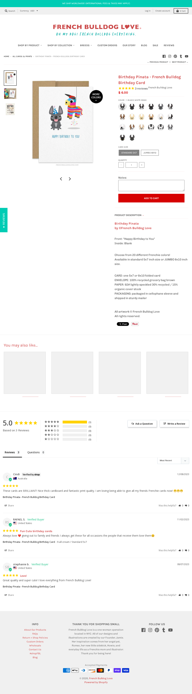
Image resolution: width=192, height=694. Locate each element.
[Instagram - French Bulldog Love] (169, 56)
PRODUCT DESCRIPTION (128, 215)
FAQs (35, 633)
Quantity (122, 160)
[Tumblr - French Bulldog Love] (181, 56)
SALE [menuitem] (155, 45)
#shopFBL (35, 653)
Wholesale (35, 645)
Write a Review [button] (176, 423)
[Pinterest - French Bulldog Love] (175, 56)
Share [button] (10, 505)
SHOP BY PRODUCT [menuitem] (28, 45)
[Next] (70, 179)
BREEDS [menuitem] (84, 45)
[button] (181, 505)
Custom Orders (35, 641)
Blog (35, 657)
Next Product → (180, 62)
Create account (162, 11)
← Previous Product (157, 62)
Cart (183, 11)
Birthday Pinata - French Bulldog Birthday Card (29, 497)
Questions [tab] (33, 452)
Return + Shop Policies (35, 637)
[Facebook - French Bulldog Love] (164, 56)
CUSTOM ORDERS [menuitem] (107, 45)
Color (132, 100)
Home (6, 56)
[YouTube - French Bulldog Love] (186, 56)
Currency (24, 11)
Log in (148, 11)
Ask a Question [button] (144, 423)
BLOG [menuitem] (144, 45)
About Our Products (35, 629)
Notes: (122, 177)
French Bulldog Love (160, 87)
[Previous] (61, 179)
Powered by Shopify (96, 682)
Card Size (123, 147)
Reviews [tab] (10, 452)
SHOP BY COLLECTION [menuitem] (59, 45)
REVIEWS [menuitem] (169, 45)
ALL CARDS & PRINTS (22, 56)
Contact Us (35, 649)
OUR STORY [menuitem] (129, 45)
